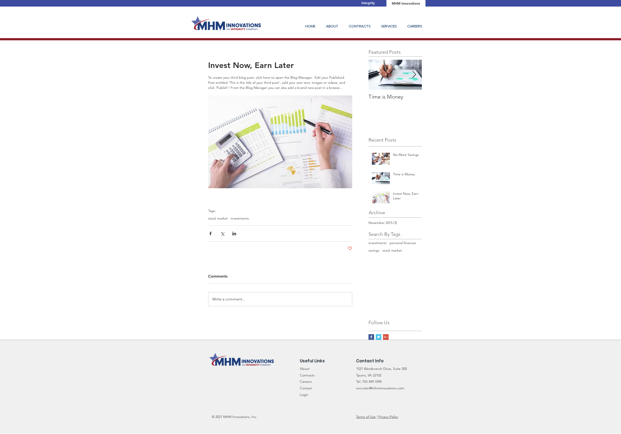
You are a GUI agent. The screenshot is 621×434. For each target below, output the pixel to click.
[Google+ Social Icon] (386, 337)
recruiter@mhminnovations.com (380, 388)
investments (240, 218)
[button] (333, 26)
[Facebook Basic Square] (371, 337)
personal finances (403, 243)
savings (373, 250)
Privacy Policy (388, 417)
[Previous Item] (376, 74)
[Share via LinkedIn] (234, 233)
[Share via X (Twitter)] (222, 233)
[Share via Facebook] (210, 233)
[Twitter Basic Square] (378, 337)
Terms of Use (366, 417)
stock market (218, 218)
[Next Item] (414, 74)
